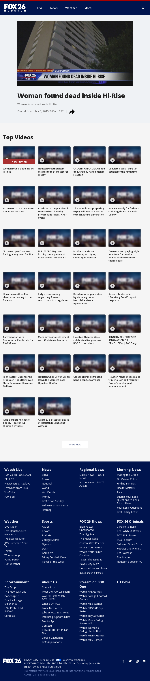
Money (46, 496)
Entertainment (16, 582)
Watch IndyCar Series (91, 615)
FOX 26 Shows (90, 521)
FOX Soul (9, 496)
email (144, 661)
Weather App (12, 555)
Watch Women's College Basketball (90, 629)
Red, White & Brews (129, 531)
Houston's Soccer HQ (129, 561)
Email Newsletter (52, 608)
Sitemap (47, 510)
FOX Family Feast (127, 512)
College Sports (50, 539)
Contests (9, 615)
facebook (123, 661)
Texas (45, 479)
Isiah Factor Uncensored (86, 528)
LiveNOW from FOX (16, 488)
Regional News (91, 469)
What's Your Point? (90, 547)
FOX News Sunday (53, 501)
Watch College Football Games (93, 597)
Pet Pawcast (124, 553)
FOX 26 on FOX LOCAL (17, 474)
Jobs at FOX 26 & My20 (56, 612)
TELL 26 (9, 479)
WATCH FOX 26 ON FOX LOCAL (53, 597)
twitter (130, 661)
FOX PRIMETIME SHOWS (14, 609)
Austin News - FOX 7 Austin (91, 484)
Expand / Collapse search (143, 8)
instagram (137, 661)
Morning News (129, 469)
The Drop (10, 587)
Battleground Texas (91, 572)
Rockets (46, 535)
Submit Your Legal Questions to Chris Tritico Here (128, 500)
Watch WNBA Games (92, 635)
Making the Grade (127, 474)
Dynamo (47, 544)
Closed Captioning (52, 637)
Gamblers (47, 553)
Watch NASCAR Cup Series (91, 609)
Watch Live (13, 469)
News (46, 469)
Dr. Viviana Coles (127, 479)
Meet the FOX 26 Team (56, 591)
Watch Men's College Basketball (91, 621)
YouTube (9, 492)
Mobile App (48, 621)
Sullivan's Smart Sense (55, 505)
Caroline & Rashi (126, 526)
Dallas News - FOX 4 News (91, 476)
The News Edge (88, 538)
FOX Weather (12, 564)
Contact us (48, 587)
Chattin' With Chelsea (91, 543)
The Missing (124, 557)
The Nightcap (87, 534)
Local (45, 474)
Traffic (8, 550)
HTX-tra (123, 582)
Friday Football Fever (54, 557)
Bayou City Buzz (89, 564)
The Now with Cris (15, 591)
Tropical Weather (14, 538)
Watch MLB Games (90, 603)
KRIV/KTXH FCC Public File (55, 631)
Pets (119, 492)
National (47, 483)
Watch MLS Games (90, 640)
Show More (75, 444)
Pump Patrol (11, 559)
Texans (46, 531)
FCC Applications (52, 642)
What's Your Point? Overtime (90, 553)
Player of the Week (53, 561)
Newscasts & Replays (17, 483)
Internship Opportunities (56, 617)
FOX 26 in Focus (126, 535)
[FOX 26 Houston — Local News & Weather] (16, 7)
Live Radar (10, 526)
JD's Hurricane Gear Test (15, 544)
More (88, 8)
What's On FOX (51, 603)
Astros (46, 526)
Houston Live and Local (93, 568)
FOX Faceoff (124, 539)
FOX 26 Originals (130, 521)
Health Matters (126, 488)
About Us (49, 582)
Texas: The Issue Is (90, 559)
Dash (45, 548)
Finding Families (126, 483)
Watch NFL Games (90, 591)
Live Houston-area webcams (15, 532)
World (45, 488)
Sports (47, 521)
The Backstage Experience (13, 602)
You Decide (48, 492)
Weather (11, 521)
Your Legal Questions (129, 507)
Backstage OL (12, 596)
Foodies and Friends (129, 548)
